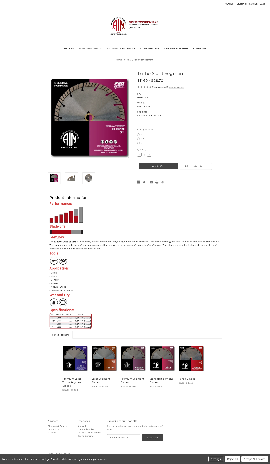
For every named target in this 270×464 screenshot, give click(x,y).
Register (253, 4)
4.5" (143, 138)
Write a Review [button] (176, 87)
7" (142, 142)
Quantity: (141, 149)
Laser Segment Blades (100, 380)
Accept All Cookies (254, 459)
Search (229, 4)
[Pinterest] (162, 182)
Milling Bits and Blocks (121, 48)
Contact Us (199, 48)
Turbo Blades (187, 378)
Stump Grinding (149, 48)
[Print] (156, 182)
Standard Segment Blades (161, 380)
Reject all (232, 459)
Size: (145, 129)
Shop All (69, 48)
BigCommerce (64, 453)
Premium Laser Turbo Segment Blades (72, 382)
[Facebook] (138, 182)
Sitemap (52, 432)
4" (142, 134)
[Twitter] (144, 182)
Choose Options (75, 361)
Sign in (240, 4)
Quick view (72, 356)
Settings (216, 459)
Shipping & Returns (176, 48)
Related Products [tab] (60, 334)
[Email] (151, 182)
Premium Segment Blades (132, 380)
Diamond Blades (89, 48)
